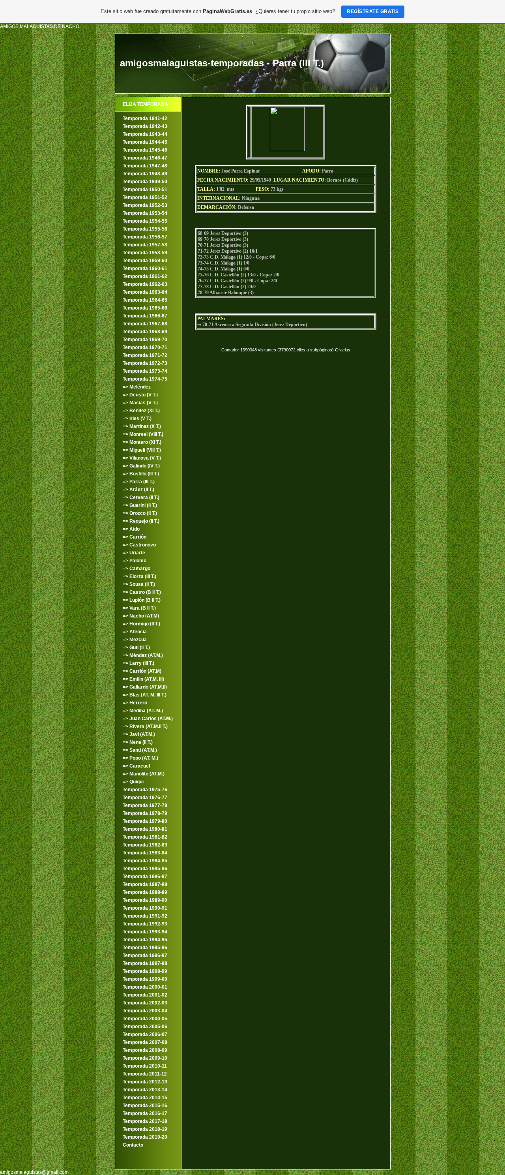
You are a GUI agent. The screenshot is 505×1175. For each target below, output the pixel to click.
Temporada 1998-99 (145, 971)
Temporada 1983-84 (145, 853)
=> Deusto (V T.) (140, 395)
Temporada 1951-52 (145, 197)
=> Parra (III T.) (139, 481)
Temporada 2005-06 (145, 1026)
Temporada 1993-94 (145, 932)
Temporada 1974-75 (145, 379)
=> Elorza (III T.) (139, 576)
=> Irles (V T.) (137, 418)
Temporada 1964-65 (145, 300)
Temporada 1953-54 (145, 213)
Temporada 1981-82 (145, 837)
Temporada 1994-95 (145, 939)
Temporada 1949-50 (145, 181)
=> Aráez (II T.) (138, 489)
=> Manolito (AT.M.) (144, 774)
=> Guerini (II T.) (140, 505)
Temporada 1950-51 (145, 189)
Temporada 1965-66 (145, 308)
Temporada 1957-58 (145, 245)
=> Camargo (136, 568)
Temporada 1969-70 (145, 339)
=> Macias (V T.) (140, 402)
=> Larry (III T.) (138, 663)
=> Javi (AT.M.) (139, 734)
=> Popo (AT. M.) (140, 758)
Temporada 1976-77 (145, 797)
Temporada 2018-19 (145, 1129)
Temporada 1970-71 (145, 347)
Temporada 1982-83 (145, 845)
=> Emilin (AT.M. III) (143, 679)
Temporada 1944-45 (145, 142)
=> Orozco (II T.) (140, 513)
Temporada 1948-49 (145, 173)
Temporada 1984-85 (145, 860)
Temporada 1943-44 (145, 134)
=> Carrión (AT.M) (142, 671)
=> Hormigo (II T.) (141, 624)
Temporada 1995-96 (145, 947)
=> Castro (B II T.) (142, 592)
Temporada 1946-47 (145, 158)
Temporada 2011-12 (145, 1074)
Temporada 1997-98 (145, 963)
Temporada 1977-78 (145, 805)
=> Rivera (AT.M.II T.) (145, 726)
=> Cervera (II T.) (141, 497)
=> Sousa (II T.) (139, 584)
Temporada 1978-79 (145, 813)
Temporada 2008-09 (145, 1050)
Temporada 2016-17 (145, 1113)
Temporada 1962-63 (145, 284)
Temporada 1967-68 (145, 324)
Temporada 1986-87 (145, 876)
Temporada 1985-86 (145, 868)
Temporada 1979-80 (145, 821)
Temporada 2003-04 (145, 1011)
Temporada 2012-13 (145, 1082)
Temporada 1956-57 (145, 237)
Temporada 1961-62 (145, 276)
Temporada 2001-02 (145, 995)
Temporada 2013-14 (145, 1089)
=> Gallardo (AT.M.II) (145, 687)
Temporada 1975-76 (145, 789)
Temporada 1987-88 (145, 884)
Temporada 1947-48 (145, 166)
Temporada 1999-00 (145, 979)
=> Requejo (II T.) (141, 521)
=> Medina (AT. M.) (143, 710)
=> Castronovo (139, 545)
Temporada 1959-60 (145, 260)
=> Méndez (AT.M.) (143, 655)
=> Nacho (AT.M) (141, 616)
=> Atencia (135, 631)
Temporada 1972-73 (145, 363)
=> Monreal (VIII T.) (143, 434)
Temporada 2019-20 (145, 1137)
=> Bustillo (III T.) (141, 474)
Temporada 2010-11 (145, 1066)
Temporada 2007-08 (145, 1042)
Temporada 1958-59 (145, 252)
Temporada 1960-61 (145, 268)
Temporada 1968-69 (145, 331)
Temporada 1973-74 (145, 371)
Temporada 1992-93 (145, 924)
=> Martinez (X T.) (142, 426)
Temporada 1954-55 (145, 221)
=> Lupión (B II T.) (142, 600)
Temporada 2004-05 (145, 1018)
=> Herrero (135, 703)
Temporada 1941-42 (145, 118)
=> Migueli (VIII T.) (142, 450)
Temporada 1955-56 (145, 229)
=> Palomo (134, 560)
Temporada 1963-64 (145, 292)
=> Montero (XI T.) (142, 442)
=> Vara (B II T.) (139, 608)
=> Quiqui (133, 782)
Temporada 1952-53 (145, 205)
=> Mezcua (135, 639)
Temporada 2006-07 (145, 1034)
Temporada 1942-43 (145, 126)
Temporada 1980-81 (145, 829)
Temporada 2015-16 (145, 1105)
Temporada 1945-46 (145, 150)
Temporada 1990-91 (145, 908)
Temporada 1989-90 (145, 900)
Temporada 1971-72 (145, 355)
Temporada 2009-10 (145, 1058)
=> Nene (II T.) (138, 742)
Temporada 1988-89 (145, 892)
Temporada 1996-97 (145, 955)
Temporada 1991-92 (145, 916)
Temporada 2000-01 (145, 987)
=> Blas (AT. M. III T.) (144, 695)
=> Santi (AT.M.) (140, 750)
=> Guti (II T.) (136, 647)
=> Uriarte (134, 553)
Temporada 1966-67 (145, 316)
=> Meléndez (137, 387)
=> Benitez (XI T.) (141, 410)
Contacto (133, 1145)
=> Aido (131, 529)
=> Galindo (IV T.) (141, 466)
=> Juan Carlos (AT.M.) (148, 718)
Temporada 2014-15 (145, 1097)
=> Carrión (134, 537)
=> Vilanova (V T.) (142, 458)
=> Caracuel (136, 766)
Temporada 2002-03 (145, 1003)
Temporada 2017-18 (145, 1121)
